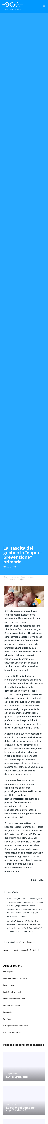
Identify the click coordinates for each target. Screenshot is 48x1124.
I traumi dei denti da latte (12, 1032)
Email (16, 950)
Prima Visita (7, 1012)
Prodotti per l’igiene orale (12, 992)
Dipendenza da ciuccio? (12, 1005)
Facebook (24, 950)
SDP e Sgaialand (9, 972)
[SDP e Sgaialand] (24, 1066)
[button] (44, 6)
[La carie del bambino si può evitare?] (24, 1100)
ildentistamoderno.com (25, 942)
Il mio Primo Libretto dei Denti (14, 999)
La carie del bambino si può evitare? (16, 978)
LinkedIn (36, 950)
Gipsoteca (7, 1019)
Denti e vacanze (9, 985)
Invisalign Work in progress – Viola (15, 1026)
